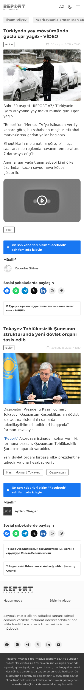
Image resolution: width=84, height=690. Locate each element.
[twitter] (34, 290)
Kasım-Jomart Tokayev (23, 472)
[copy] (61, 290)
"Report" (10, 438)
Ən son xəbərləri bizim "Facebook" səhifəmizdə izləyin (39, 247)
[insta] (17, 644)
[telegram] (25, 290)
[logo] (14, 7)
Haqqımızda (12, 600)
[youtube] (58, 644)
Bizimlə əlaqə (60, 600)
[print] (52, 290)
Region (9, 44)
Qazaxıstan (57, 472)
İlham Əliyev (16, 20)
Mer (9, 229)
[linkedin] (43, 290)
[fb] (6, 290)
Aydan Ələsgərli (27, 511)
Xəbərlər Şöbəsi (27, 268)
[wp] (15, 290)
